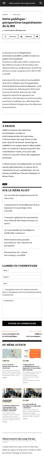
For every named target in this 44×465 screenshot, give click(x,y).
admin (4, 377)
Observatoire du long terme (15, 30)
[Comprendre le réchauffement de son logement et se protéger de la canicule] (32, 353)
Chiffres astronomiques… (34, 335)
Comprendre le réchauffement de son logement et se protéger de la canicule (22, 207)
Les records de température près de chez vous (10, 366)
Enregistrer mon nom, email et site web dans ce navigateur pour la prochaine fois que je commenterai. (21, 292)
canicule (5, 361)
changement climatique (7, 400)
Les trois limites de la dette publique (10, 335)
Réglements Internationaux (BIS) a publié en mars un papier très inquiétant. (20, 55)
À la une (26, 361)
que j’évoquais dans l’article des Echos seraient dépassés (20, 84)
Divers (5, 14)
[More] (37, 36)
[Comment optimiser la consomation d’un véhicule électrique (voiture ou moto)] (11, 393)
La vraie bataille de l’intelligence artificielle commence (19, 231)
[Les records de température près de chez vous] (11, 353)
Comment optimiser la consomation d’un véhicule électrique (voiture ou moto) (21, 220)
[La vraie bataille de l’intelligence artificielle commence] (32, 393)
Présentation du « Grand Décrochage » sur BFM (15, 254)
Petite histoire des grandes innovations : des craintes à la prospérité (18, 242)
